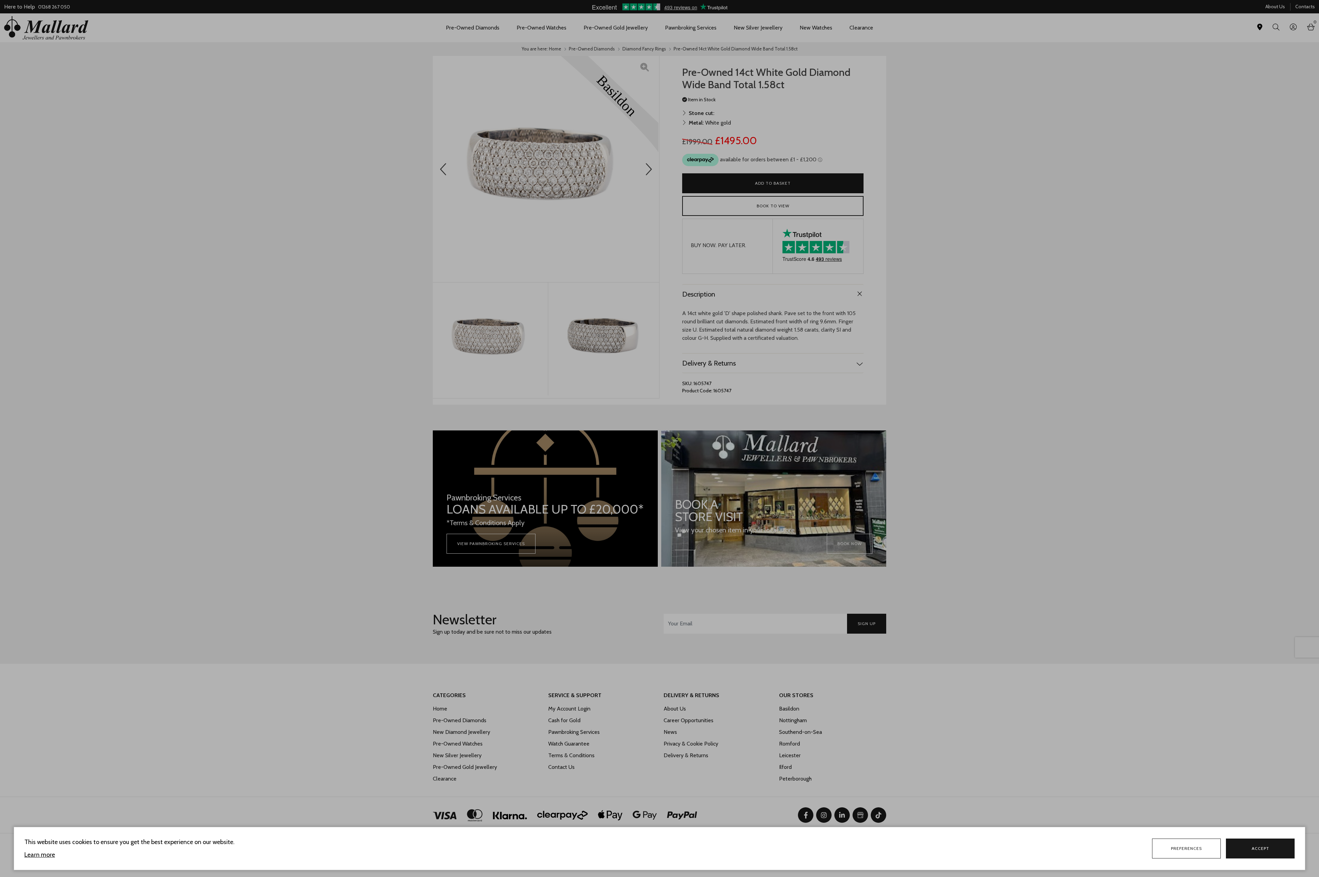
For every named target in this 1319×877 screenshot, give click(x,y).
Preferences (1186, 848)
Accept (1260, 848)
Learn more (39, 854)
